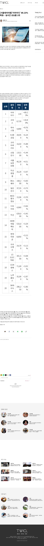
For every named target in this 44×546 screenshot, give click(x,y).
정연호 (4, 20)
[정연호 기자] (1, 21)
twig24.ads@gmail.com (23, 538)
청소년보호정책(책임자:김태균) (28, 536)
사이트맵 (33, 536)
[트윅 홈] (4, 3)
